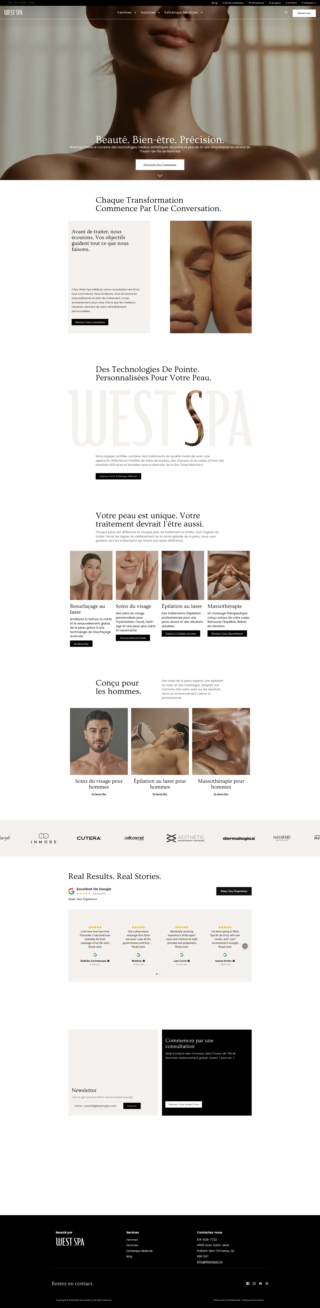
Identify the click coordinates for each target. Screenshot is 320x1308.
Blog (129, 1256)
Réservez (304, 13)
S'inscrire (132, 1106)
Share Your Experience (234, 891)
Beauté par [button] (64, 1232)
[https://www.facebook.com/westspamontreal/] (260, 1283)
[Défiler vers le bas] (160, 175)
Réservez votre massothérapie (227, 633)
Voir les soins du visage (133, 637)
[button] (126, 12)
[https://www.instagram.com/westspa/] (266, 1283)
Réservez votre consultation (90, 322)
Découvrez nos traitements (160, 164)
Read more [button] (95, 946)
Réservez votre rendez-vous (184, 1104)
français (307, 3)
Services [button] (132, 1232)
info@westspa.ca (210, 1262)
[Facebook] (247, 1283)
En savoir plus (158, 476)
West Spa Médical (83, 1300)
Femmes (132, 1240)
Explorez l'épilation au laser (181, 633)
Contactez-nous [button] (209, 1232)
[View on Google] (95, 954)
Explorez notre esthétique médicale (118, 476)
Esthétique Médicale (139, 1251)
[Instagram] (254, 1283)
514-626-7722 (24, 3)
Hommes (132, 1245)
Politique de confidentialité (226, 1300)
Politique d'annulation (253, 1300)
